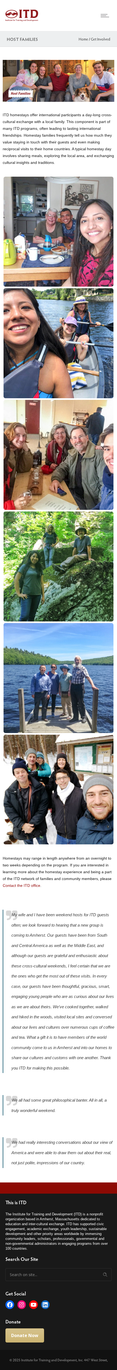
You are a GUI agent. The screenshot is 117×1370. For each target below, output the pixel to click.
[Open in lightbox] (58, 231)
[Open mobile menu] (106, 15)
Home (83, 39)
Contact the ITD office (21, 885)
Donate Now (24, 1335)
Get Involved (100, 39)
